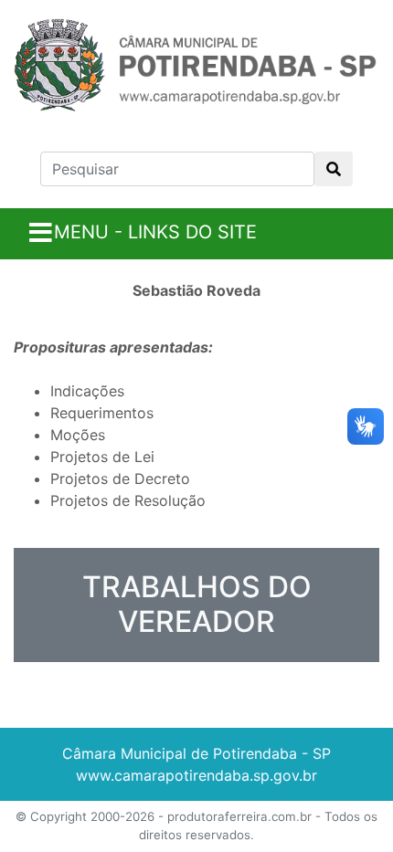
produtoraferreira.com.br (239, 816)
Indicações (87, 391)
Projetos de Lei (102, 456)
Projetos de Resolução (128, 500)
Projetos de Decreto (120, 478)
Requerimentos (102, 413)
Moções (77, 435)
